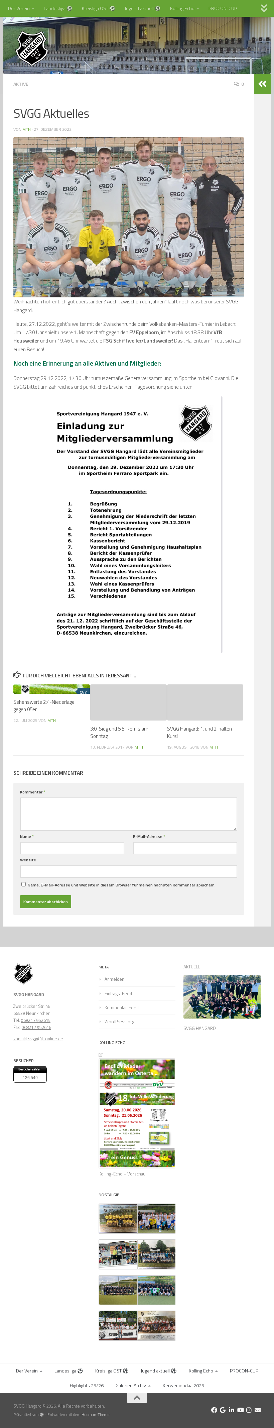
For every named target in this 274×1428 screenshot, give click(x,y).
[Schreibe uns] (258, 1410)
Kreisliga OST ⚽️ (98, 8)
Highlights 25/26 (87, 1385)
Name (27, 836)
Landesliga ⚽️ (58, 8)
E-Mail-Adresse (149, 836)
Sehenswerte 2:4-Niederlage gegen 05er (44, 705)
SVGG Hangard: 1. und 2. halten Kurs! (199, 732)
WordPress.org (119, 1021)
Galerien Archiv (131, 1385)
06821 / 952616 (36, 1027)
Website (28, 860)
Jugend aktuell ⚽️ (143, 8)
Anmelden (114, 979)
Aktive (20, 83)
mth (26, 129)
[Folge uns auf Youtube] (240, 1410)
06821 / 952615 (35, 1020)
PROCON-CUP (223, 8)
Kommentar (32, 792)
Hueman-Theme (95, 1415)
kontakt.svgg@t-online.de (38, 1038)
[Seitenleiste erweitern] (262, 84)
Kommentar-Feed (122, 1007)
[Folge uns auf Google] (223, 1410)
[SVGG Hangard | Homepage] (31, 48)
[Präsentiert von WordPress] (42, 1415)
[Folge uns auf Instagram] (249, 1410)
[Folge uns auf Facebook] (214, 1410)
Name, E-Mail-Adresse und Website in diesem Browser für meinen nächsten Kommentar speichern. (122, 885)
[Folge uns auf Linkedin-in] (232, 1410)
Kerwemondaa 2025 (183, 1385)
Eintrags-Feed (118, 993)
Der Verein (19, 8)
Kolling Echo (182, 8)
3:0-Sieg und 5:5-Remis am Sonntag (119, 732)
